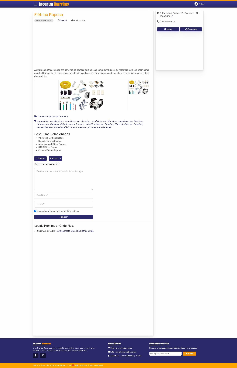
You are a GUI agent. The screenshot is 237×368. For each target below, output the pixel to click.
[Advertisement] (93, 46)
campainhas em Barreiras (50, 121)
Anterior (41, 158)
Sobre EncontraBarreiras (121, 348)
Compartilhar (45, 20)
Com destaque (127, 356)
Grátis (138, 356)
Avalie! (63, 20)
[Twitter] (43, 355)
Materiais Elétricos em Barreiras (52, 116)
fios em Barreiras (45, 127)
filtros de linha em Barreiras (128, 124)
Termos (36, 365)
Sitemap (56, 365)
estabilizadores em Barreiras (99, 124)
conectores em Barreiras (130, 121)
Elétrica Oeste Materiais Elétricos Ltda (75, 231)
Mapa (169, 29)
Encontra (54, 4)
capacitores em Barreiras (77, 121)
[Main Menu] (35, 4)
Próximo (54, 158)
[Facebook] (35, 355)
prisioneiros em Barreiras (99, 127)
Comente (192, 29)
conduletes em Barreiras (104, 121)
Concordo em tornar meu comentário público (58, 211)
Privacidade (46, 365)
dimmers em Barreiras (48, 124)
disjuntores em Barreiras (72, 124)
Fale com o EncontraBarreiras (123, 352)
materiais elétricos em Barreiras (69, 127)
